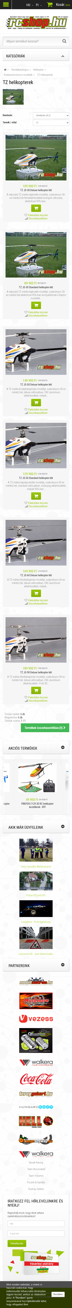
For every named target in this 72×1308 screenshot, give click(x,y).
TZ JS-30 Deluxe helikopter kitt (36, 190)
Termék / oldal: (10, 122)
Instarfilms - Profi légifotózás (36, 921)
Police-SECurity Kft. (36, 895)
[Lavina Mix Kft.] (36, 938)
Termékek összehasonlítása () (44, 728)
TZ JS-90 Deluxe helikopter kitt (36, 672)
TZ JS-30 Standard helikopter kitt (36, 287)
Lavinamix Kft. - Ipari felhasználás (36, 953)
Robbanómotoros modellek (18, 74)
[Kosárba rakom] (36, 208)
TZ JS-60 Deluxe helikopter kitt (36, 575)
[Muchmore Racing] (36, 1000)
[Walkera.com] (36, 1154)
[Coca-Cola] (36, 1079)
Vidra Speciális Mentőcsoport (36, 866)
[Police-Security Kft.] (36, 881)
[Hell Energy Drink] (36, 1121)
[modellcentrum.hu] (36, 981)
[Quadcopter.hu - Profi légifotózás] (36, 908)
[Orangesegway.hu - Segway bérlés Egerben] (36, 1139)
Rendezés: (8, 115)
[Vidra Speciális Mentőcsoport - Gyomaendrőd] (36, 850)
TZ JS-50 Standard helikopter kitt (36, 478)
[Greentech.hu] (36, 1040)
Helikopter (38, 69)
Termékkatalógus (20, 69)
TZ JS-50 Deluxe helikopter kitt (36, 384)
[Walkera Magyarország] (36, 1062)
